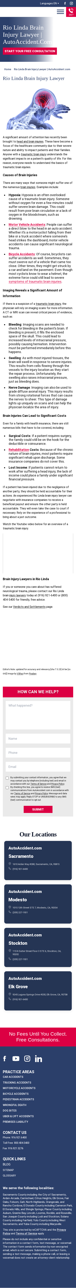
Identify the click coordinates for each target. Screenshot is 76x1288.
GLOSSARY (9, 1175)
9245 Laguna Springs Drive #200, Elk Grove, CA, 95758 (40, 994)
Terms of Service (26, 1233)
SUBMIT (38, 809)
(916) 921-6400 (20, 869)
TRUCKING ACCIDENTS (17, 1082)
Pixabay (32, 673)
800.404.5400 (21, 1142)
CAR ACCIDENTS (13, 1077)
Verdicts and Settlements (29, 606)
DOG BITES (10, 1110)
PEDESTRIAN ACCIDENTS (18, 1099)
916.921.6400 (19, 1137)
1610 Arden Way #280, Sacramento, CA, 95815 (36, 864)
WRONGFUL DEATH (14, 1105)
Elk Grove (18, 986)
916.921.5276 (15, 1148)
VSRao (20, 673)
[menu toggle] (60, 12)
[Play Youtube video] (38, 553)
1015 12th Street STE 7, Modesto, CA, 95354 (35, 907)
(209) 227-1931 (20, 912)
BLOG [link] (6, 1164)
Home (7, 69)
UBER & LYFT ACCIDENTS (18, 1116)
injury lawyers (17, 595)
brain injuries (28, 187)
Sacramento (20, 856)
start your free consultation (30, 51)
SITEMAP (8, 1170)
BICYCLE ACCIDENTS (16, 1093)
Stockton (17, 943)
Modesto (17, 899)
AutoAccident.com (25, 848)
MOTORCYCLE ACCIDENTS (19, 1088)
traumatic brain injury (33, 154)
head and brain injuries (30, 141)
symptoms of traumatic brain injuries (35, 281)
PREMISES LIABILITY (15, 1121)
